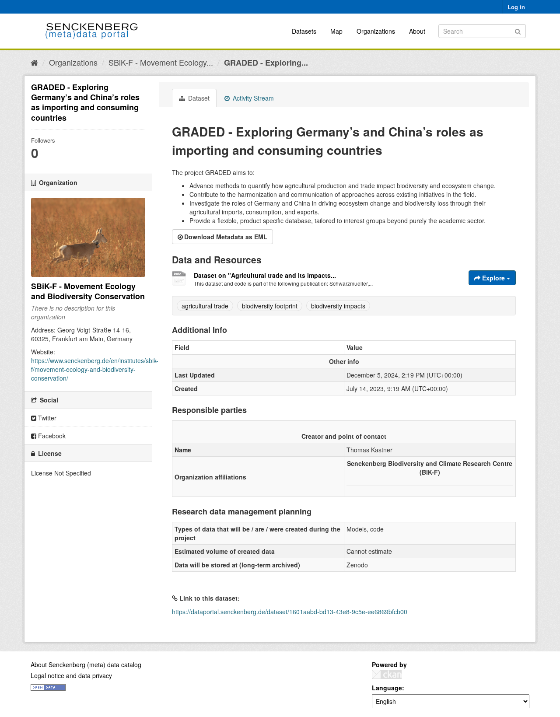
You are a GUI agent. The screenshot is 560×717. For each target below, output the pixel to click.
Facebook (51, 435)
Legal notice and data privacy (71, 675)
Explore (493, 277)
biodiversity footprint (270, 305)
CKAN (387, 674)
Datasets (304, 31)
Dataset (198, 98)
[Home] (34, 62)
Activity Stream (252, 98)
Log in (516, 7)
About (417, 31)
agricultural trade (205, 305)
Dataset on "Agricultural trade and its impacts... (265, 275)
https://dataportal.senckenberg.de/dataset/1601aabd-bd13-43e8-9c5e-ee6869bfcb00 (289, 611)
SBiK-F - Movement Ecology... (160, 62)
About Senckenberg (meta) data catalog (86, 664)
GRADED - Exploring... (266, 62)
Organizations (376, 31)
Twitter (46, 417)
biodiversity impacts (338, 305)
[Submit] (518, 30)
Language (387, 687)
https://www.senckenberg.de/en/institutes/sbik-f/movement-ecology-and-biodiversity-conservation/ (94, 369)
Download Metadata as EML (225, 236)
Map (336, 31)
